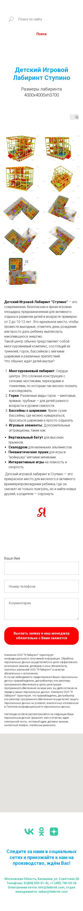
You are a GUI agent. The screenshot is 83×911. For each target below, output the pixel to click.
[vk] (29, 831)
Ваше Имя (12, 558)
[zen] (53, 831)
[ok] (41, 831)
